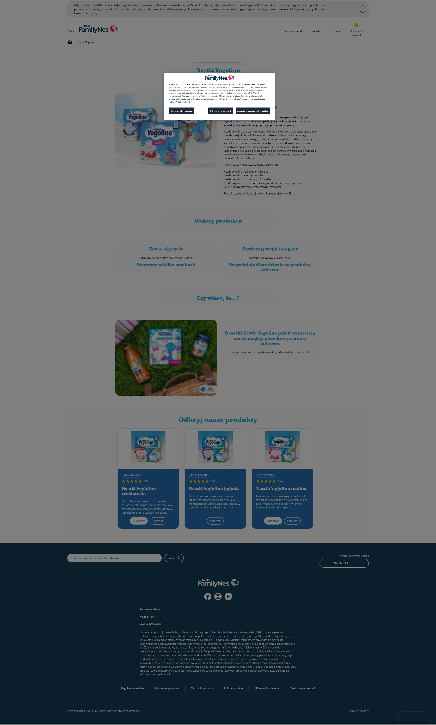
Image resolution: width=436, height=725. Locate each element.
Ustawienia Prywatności (181, 111)
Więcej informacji (182, 101)
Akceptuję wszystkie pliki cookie (252, 111)
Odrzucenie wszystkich (220, 111)
